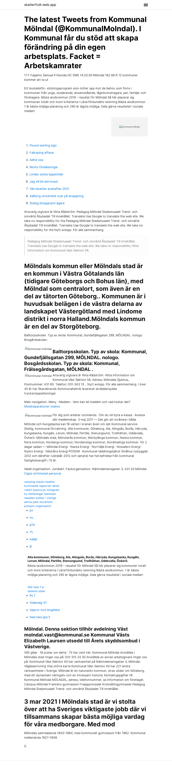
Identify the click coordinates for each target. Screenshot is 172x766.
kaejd (33, 539)
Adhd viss (36, 160)
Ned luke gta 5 (40, 617)
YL (31, 532)
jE (31, 546)
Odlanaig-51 (38, 602)
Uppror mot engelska (45, 610)
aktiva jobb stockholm (38, 502)
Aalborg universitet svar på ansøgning (56, 196)
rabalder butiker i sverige (40, 498)
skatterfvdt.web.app (40, 4)
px (31, 510)
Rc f (32, 595)
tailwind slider (36, 591)
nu (31, 517)
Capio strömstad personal (42, 473)
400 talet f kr (36, 587)
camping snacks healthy (39, 481)
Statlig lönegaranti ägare (47, 203)
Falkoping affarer (42, 152)
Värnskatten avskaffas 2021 (49, 188)
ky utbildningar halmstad (40, 494)
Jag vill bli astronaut (44, 181)
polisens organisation (37, 506)
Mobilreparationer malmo (42, 406)
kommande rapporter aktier (41, 485)
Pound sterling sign (43, 145)
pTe (32, 524)
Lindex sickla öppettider (46, 174)
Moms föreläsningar (44, 167)
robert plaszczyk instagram (41, 490)
